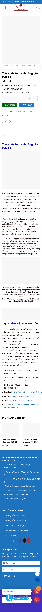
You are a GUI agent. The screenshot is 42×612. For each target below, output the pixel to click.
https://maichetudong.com (16, 498)
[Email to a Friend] (8, 121)
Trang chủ (7, 66)
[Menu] (4, 7)
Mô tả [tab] (5, 136)
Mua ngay (27, 105)
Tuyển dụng (10, 535)
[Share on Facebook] (4, 121)
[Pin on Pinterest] (12, 121)
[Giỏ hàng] (38, 7)
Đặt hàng (10, 105)
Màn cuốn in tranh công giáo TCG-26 (30, 441)
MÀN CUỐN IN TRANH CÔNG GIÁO (20, 67)
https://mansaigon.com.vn (22, 400)
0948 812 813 (21, 598)
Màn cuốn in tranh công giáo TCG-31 (9, 441)
